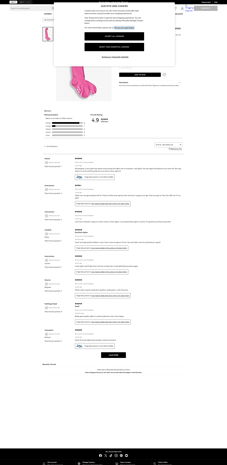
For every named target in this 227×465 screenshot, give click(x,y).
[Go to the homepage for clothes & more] (13, 2)
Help (215, 2)
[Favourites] (175, 8)
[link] (182, 8)
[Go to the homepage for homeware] (25, 2)
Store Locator (206, 2)
